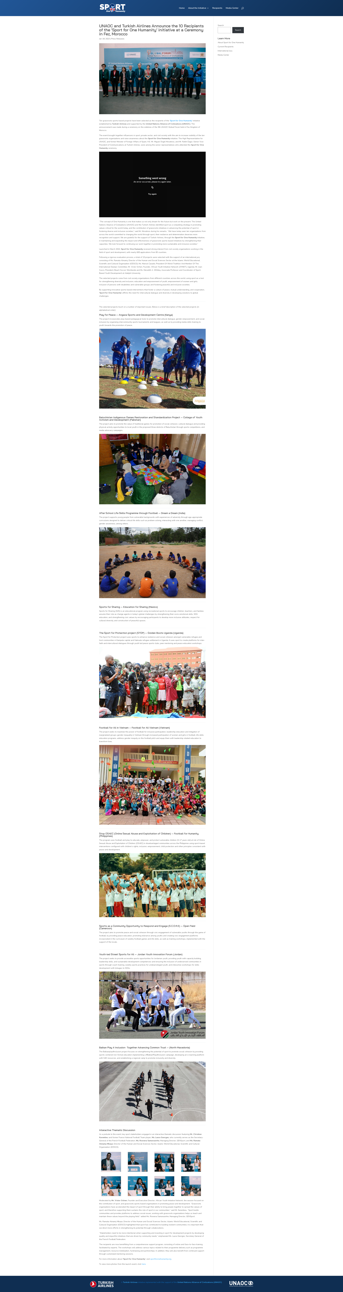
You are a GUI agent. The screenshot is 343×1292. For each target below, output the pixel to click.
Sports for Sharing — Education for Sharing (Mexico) (128, 606)
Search (221, 25)
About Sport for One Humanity (231, 42)
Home (182, 8)
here (144, 1264)
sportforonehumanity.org (160, 1259)
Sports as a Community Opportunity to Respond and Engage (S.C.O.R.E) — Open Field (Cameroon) (147, 927)
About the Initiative (197, 8)
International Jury (225, 51)
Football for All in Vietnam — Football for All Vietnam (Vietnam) (134, 727)
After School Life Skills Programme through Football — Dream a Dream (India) (142, 513)
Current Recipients (226, 46)
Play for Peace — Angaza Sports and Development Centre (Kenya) (136, 314)
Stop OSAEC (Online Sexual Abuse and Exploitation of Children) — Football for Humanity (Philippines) (149, 835)
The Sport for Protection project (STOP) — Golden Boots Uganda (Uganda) (141, 632)
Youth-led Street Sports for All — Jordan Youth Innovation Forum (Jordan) (140, 954)
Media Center (232, 8)
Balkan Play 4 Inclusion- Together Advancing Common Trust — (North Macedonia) (144, 1047)
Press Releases (117, 38)
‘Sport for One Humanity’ (181, 120)
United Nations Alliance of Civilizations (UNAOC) (199, 1282)
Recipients (217, 8)
